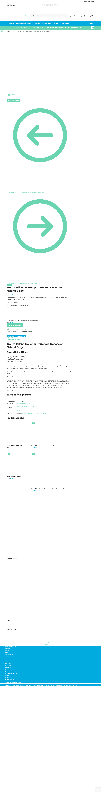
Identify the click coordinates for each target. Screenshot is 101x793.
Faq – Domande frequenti (11, 673)
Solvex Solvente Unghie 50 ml (14, 445)
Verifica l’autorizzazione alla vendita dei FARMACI (50, 642)
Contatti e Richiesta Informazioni (13, 662)
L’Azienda (7, 648)
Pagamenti (7, 650)
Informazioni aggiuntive (14, 96)
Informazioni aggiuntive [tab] (14, 339)
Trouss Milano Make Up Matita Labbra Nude (42, 446)
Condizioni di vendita (10, 656)
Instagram (7, 677)
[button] (92, 28)
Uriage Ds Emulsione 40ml (14, 476)
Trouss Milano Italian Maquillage (25, 406)
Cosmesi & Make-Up (16, 31)
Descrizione (11, 94)
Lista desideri (84, 16)
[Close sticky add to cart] (7, 308)
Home (8, 31)
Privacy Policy (8, 663)
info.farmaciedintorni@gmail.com (13, 682)
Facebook (7, 675)
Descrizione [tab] (11, 338)
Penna (18, 410)
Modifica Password (9, 671)
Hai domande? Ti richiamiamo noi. (16, 336)
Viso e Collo (25, 413)
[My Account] (25, 15)
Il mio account (8, 669)
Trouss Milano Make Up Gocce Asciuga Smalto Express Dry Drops (48, 488)
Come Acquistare (9, 654)
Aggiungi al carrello (13, 100)
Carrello (92, 16)
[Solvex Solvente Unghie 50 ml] (18, 432)
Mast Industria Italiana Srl (23, 403)
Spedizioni (7, 658)
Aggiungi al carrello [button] (18, 450)
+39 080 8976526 (11, 5)
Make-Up (31, 413)
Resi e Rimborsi (9, 660)
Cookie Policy (8, 665)
